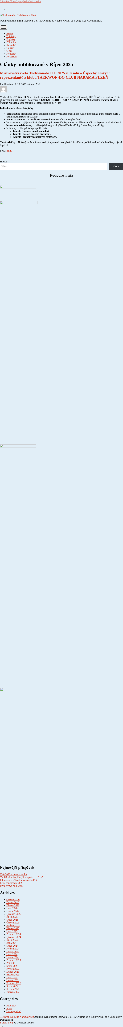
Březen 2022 (12, 992)
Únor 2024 (11, 954)
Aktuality (11, 1005)
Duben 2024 (12, 951)
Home (9, 33)
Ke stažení (11, 56)
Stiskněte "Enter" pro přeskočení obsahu (20, 1)
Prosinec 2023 (13, 960)
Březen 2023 (12, 974)
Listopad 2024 (13, 937)
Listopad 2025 (13, 914)
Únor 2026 (11, 908)
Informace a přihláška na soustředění (18, 880)
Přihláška (11, 42)
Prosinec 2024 (13, 934)
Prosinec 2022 (13, 983)
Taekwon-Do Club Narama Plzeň (17, 1016)
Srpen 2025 (12, 919)
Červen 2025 (13, 922)
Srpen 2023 (12, 966)
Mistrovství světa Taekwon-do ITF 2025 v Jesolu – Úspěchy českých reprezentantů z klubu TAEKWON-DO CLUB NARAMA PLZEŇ (55, 75)
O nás (9, 50)
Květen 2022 (13, 989)
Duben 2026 (12, 902)
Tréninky (11, 36)
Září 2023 (11, 963)
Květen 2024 (13, 948)
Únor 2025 (11, 931)
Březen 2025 (12, 928)
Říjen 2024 (12, 940)
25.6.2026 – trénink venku (13, 874)
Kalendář (11, 45)
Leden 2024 (12, 957)
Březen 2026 (12, 905)
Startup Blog (6, 1022)
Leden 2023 (12, 980)
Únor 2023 (11, 977)
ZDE (9, 150)
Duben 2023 (12, 971)
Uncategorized (13, 1011)
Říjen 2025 (12, 916)
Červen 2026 (13, 899)
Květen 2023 (13, 968)
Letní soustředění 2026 (11, 883)
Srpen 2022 (12, 986)
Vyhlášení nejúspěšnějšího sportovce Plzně (21, 877)
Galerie (10, 48)
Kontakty (11, 53)
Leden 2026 (12, 911)
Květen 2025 (13, 925)
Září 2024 (11, 942)
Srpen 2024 (12, 945)
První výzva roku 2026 (11, 885)
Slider (9, 1008)
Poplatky (10, 39)
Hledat (3, 161)
